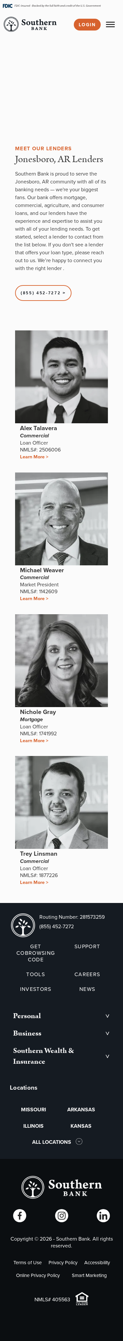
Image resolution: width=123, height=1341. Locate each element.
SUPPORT (87, 946)
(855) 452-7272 (56, 926)
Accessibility (97, 1262)
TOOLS (35, 974)
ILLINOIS (33, 1126)
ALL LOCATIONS (52, 1142)
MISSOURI (33, 1109)
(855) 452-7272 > (43, 293)
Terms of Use (27, 1262)
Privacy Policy (63, 1262)
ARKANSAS (81, 1109)
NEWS (87, 989)
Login (87, 24)
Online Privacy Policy (38, 1275)
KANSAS (81, 1126)
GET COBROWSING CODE (35, 953)
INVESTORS (35, 989)
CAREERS (87, 974)
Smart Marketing (89, 1275)
